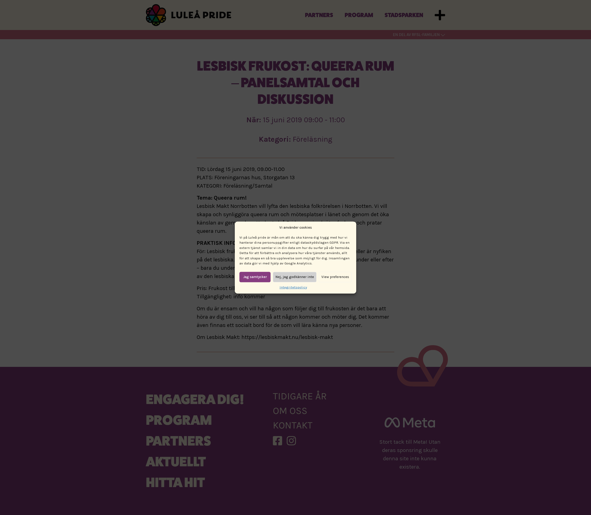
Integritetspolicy (293, 287)
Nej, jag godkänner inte (294, 277)
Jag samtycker (255, 277)
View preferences (335, 277)
